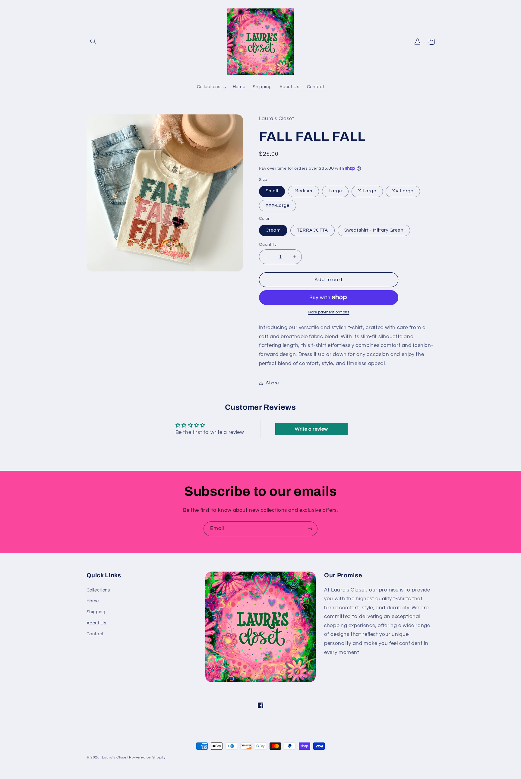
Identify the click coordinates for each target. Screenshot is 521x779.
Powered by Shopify (147, 757)
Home (93, 601)
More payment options (328, 312)
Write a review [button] (311, 429)
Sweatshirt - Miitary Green (373, 230)
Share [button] (272, 383)
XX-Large (402, 191)
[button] (93, 42)
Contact (95, 634)
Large (335, 191)
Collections (98, 590)
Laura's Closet (115, 757)
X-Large (367, 191)
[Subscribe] (310, 528)
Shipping (96, 612)
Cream (273, 230)
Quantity (267, 244)
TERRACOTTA (312, 230)
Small (272, 191)
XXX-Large (277, 205)
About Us (96, 623)
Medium (303, 191)
